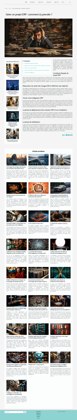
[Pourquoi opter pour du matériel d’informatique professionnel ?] (38, 329)
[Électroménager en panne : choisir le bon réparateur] (12, 133)
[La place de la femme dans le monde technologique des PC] (60, 244)
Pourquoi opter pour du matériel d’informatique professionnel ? (37, 337)
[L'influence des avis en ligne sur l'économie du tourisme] (38, 187)
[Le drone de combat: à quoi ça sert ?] (60, 216)
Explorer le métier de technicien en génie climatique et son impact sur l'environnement (60, 168)
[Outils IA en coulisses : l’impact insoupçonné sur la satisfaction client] (12, 85)
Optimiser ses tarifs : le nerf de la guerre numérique (12, 108)
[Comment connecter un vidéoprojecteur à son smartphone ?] (60, 300)
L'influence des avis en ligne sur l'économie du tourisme (37, 196)
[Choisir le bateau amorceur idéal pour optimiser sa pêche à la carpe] (38, 159)
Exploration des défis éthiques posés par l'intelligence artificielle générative (12, 124)
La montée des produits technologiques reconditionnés (37, 252)
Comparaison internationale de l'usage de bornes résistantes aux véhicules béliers (59, 196)
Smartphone (32, 2)
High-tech (56, 2)
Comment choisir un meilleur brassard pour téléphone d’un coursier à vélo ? (58, 366)
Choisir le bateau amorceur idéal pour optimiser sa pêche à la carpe (38, 167)
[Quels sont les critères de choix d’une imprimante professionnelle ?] (16, 329)
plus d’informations (54, 80)
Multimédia (49, 2)
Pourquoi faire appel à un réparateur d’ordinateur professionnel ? (16, 365)
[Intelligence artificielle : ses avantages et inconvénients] (16, 385)
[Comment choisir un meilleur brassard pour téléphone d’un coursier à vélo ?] (60, 357)
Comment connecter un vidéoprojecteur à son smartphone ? (60, 309)
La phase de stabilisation (29, 72)
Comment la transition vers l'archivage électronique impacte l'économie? (37, 281)
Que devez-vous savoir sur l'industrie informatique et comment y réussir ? (57, 281)
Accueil (6, 8)
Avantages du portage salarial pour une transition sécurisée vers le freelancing (16, 168)
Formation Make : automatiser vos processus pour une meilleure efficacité (16, 225)
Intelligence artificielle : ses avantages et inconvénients (14, 393)
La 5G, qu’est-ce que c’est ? (35, 223)
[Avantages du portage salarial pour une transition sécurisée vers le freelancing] (16, 159)
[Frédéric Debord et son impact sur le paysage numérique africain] (16, 272)
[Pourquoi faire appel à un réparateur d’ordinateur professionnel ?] (16, 357)
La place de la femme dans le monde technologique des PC (58, 252)
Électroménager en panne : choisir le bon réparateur (12, 140)
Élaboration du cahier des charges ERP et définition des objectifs (37, 65)
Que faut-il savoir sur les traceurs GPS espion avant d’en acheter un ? (38, 308)
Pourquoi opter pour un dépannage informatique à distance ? (16, 308)
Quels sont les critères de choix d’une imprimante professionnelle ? (16, 337)
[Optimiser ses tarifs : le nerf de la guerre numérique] (12, 101)
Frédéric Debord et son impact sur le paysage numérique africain (16, 280)
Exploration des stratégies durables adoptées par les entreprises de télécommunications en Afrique (16, 253)
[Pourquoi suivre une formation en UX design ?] (16, 187)
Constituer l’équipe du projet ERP (31, 63)
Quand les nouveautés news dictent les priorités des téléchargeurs (13, 76)
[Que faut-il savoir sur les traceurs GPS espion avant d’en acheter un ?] (38, 300)
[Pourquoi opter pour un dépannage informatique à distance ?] (16, 300)
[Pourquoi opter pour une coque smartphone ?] (60, 329)
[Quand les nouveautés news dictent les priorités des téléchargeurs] (12, 68)
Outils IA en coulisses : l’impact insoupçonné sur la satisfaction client (12, 92)
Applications (40, 2)
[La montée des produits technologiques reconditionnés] (38, 244)
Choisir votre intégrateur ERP (30, 67)
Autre (63, 2)
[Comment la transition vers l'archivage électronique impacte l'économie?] (38, 272)
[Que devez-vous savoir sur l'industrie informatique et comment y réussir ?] (60, 272)
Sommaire (27, 61)
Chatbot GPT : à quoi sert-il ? (36, 364)
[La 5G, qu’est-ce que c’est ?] (38, 216)
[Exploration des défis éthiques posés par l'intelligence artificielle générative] (12, 116)
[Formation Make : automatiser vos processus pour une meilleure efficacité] (16, 216)
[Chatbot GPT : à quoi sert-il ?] (38, 357)
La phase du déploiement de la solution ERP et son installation (36, 70)
